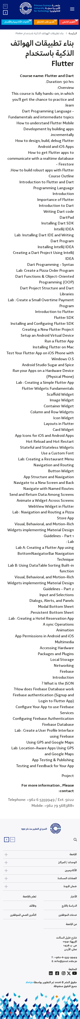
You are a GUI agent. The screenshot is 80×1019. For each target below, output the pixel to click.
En (5, 6)
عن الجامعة (71, 924)
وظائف (32, 906)
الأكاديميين (71, 870)
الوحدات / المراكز (67, 862)
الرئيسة (73, 33)
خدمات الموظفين (67, 915)
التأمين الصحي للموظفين (23, 915)
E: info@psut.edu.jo (64, 961)
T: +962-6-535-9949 (64, 957)
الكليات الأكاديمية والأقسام (17, 22)
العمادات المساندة (67, 878)
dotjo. (29, 982)
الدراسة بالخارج (69, 906)
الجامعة (73, 854)
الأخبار (74, 897)
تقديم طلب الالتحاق (45, 22)
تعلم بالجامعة (29, 897)
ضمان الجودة (70, 886)
